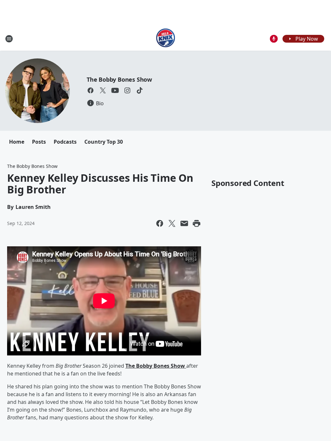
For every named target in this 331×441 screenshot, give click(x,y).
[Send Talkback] (274, 39)
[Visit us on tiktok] (140, 90)
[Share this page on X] (171, 223)
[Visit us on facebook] (90, 90)
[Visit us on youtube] (115, 90)
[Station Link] (165, 38)
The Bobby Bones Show (119, 79)
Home (16, 141)
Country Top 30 (103, 141)
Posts (39, 141)
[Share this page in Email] (184, 223)
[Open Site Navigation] (9, 39)
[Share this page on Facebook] (159, 223)
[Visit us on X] (103, 90)
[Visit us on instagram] (127, 90)
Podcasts (65, 141)
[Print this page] (196, 223)
